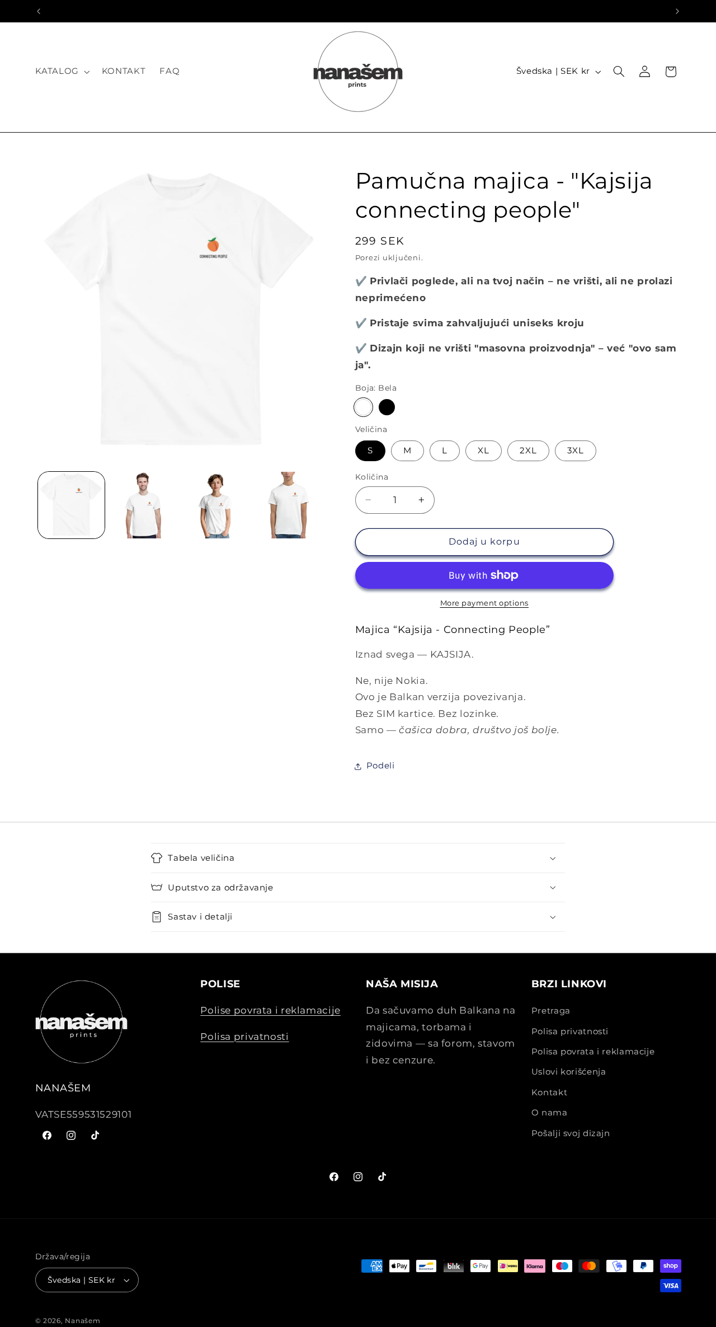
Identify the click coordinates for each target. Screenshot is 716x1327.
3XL (575, 451)
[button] (61, 71)
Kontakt (549, 1092)
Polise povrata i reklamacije (270, 1010)
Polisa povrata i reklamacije (593, 1052)
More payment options (484, 603)
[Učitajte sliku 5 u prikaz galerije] (288, 505)
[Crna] (387, 407)
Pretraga (551, 1011)
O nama (549, 1113)
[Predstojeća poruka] (677, 11)
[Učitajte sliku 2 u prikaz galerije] (143, 505)
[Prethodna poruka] (38, 11)
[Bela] (363, 407)
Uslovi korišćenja (568, 1072)
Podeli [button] (380, 766)
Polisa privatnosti (244, 1036)
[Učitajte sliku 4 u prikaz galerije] (216, 505)
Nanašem (82, 1321)
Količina (371, 476)
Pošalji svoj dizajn (570, 1133)
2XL (528, 451)
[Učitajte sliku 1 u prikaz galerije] (71, 505)
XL (483, 451)
